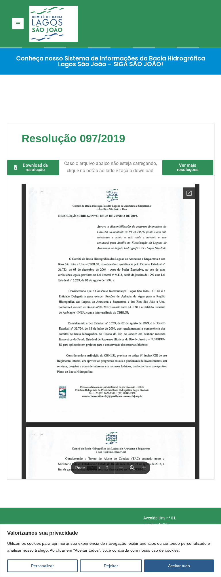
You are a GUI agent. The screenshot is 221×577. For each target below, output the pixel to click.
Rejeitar (111, 565)
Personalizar (42, 565)
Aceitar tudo (179, 565)
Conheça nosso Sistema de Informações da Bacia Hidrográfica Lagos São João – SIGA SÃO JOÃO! (110, 61)
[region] (110, 550)
